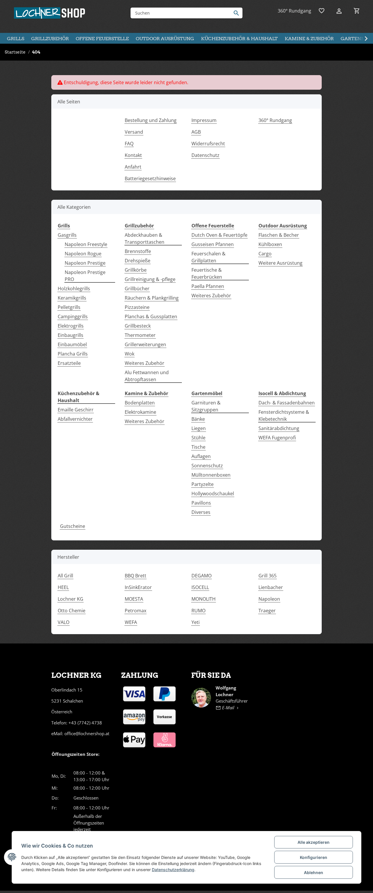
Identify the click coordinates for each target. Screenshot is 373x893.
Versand (134, 132)
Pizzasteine (137, 307)
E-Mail (228, 707)
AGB (196, 132)
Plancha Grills (73, 354)
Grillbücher (137, 288)
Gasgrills (67, 235)
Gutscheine (72, 526)
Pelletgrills (69, 307)
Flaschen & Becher (278, 235)
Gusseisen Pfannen (212, 244)
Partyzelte (202, 484)
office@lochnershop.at (86, 733)
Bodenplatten (140, 402)
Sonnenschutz (207, 465)
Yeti (195, 622)
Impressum (204, 120)
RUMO (198, 610)
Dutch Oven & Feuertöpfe (219, 235)
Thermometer (140, 335)
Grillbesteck (138, 326)
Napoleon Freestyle (86, 244)
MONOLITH (203, 599)
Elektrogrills (71, 326)
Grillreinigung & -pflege (150, 279)
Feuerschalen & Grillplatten (208, 257)
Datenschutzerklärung (173, 869)
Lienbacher (270, 587)
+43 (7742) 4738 (85, 723)
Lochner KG (70, 599)
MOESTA (134, 599)
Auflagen (201, 456)
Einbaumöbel (72, 344)
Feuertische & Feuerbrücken (206, 273)
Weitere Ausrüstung (280, 263)
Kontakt (133, 155)
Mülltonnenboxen (211, 475)
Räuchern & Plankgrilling (152, 298)
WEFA (131, 622)
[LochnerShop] (50, 13)
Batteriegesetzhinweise (150, 178)
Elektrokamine (140, 412)
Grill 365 (267, 575)
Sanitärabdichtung (278, 428)
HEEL (63, 587)
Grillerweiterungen (145, 344)
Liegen (198, 428)
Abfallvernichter (75, 419)
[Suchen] (237, 13)
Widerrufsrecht (208, 143)
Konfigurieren (313, 857)
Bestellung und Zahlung (151, 120)
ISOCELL (200, 587)
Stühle (198, 437)
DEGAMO (201, 575)
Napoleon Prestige (85, 263)
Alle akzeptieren (314, 842)
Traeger (267, 610)
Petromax (135, 610)
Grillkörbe (136, 270)
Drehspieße (137, 260)
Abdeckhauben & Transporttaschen (144, 238)
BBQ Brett (135, 575)
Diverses (200, 512)
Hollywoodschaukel (212, 493)
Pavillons (201, 503)
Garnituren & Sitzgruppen (206, 406)
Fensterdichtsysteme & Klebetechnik (283, 415)
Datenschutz (205, 155)
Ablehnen (313, 872)
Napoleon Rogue (83, 253)
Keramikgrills (72, 298)
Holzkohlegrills (74, 288)
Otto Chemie (71, 610)
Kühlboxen (270, 244)
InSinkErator (138, 587)
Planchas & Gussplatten (151, 316)
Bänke (198, 419)
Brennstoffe (138, 251)
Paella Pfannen (207, 286)
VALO (63, 622)
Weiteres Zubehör (144, 363)
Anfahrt (133, 167)
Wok (129, 354)
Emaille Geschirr (76, 409)
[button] (337, 11)
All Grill (65, 575)
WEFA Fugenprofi (277, 437)
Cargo (265, 253)
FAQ (129, 143)
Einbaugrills (70, 335)
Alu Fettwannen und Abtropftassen (147, 376)
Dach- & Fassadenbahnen (286, 402)
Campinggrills (73, 316)
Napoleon (269, 599)
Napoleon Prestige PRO (85, 275)
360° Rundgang (294, 11)
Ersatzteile (69, 363)
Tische (198, 447)
